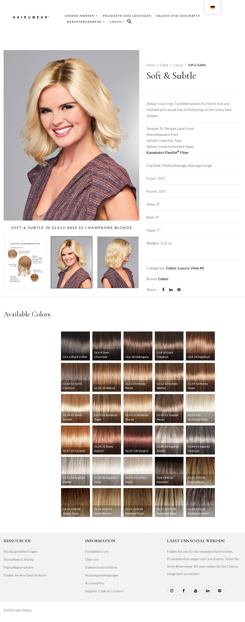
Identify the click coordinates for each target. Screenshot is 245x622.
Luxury (178, 65)
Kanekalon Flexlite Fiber (167, 152)
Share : (151, 289)
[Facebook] (163, 289)
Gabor (164, 65)
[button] (129, 22)
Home (150, 65)
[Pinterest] (179, 289)
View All (197, 268)
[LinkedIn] (171, 289)
